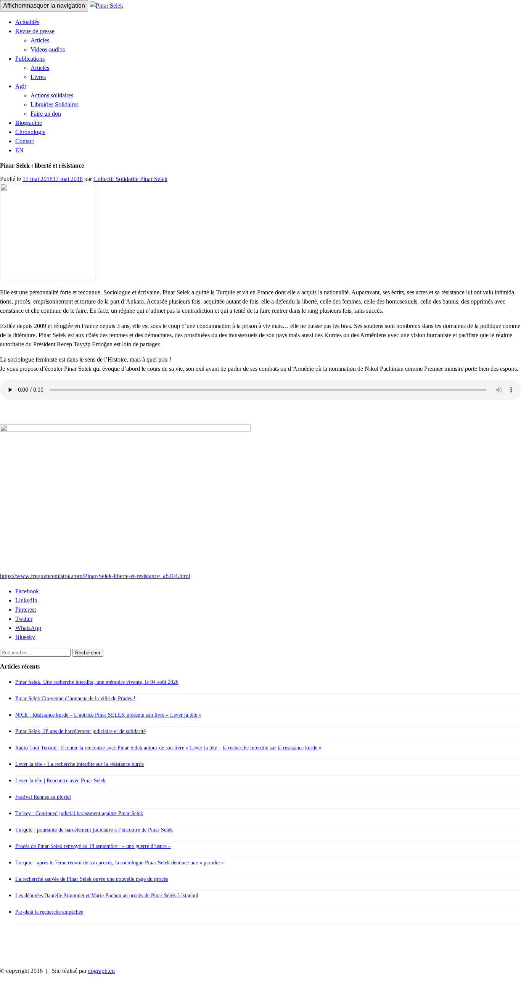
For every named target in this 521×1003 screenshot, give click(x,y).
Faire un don (46, 113)
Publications (30, 58)
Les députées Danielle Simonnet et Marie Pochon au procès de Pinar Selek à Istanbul (106, 895)
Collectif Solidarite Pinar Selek (130, 179)
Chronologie (30, 132)
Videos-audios (48, 49)
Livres (38, 77)
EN (19, 150)
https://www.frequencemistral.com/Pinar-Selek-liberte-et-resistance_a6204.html (95, 576)
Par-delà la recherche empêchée (49, 912)
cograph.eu (101, 970)
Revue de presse (35, 31)
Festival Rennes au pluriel (43, 797)
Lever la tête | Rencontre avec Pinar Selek (60, 780)
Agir (20, 86)
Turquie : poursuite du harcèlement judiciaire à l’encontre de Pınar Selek (94, 830)
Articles (40, 40)
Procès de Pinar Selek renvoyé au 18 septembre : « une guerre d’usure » (93, 846)
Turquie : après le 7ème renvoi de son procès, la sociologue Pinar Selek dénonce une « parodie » (119, 863)
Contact (24, 141)
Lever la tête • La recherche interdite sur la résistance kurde (79, 764)
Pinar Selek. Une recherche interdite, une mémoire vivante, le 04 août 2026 (96, 682)
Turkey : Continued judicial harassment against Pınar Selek (79, 813)
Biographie (28, 123)
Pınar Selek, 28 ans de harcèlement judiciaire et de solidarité (80, 731)
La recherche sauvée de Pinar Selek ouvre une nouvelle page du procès (91, 879)
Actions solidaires (52, 95)
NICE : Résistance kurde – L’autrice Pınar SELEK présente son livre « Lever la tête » (108, 715)
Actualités (27, 22)
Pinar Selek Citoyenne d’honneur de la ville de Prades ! (75, 698)
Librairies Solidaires (55, 104)
